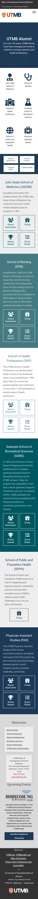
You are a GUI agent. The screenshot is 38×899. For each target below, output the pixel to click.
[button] (34, 12)
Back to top (18, 850)
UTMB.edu (10, 855)
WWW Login (17, 883)
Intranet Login (28, 883)
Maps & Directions (18, 858)
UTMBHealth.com (23, 855)
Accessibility (18, 865)
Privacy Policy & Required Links (18, 862)
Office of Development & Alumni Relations (17, 2)
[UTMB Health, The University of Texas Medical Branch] (19, 891)
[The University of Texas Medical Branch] (12, 15)
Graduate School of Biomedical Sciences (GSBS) (19, 451)
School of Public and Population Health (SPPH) (19, 564)
